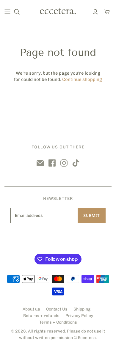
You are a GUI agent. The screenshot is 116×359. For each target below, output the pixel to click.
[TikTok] (75, 163)
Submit (91, 215)
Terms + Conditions (58, 322)
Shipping (81, 309)
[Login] (95, 12)
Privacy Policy (79, 315)
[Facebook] (52, 163)
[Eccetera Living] (58, 11)
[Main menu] (7, 12)
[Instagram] (64, 163)
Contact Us (57, 309)
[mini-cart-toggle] (107, 12)
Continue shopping (82, 79)
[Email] (40, 163)
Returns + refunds (41, 315)
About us (31, 309)
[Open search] (17, 12)
